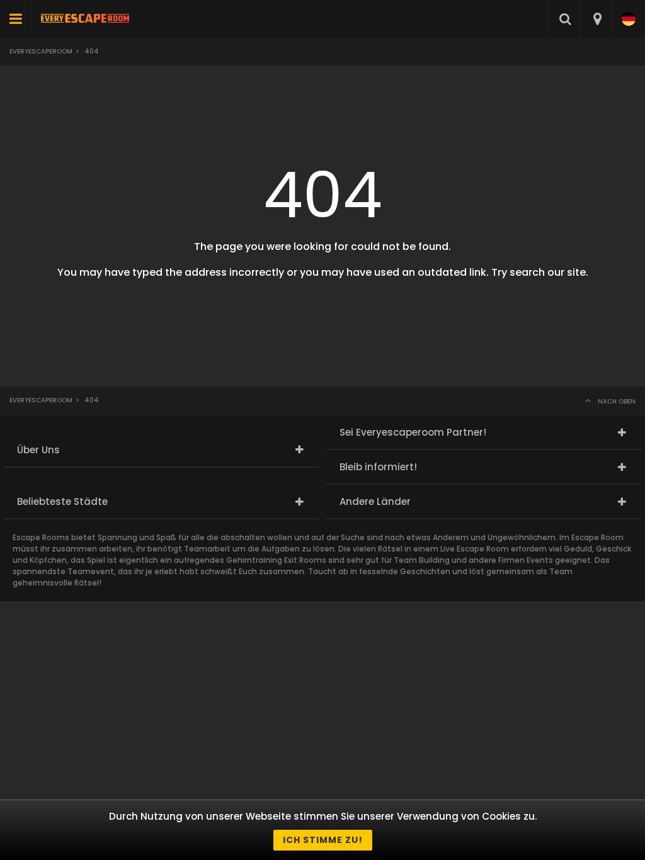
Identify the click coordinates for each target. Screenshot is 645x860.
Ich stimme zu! (323, 840)
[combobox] (597, 19)
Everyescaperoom (40, 51)
